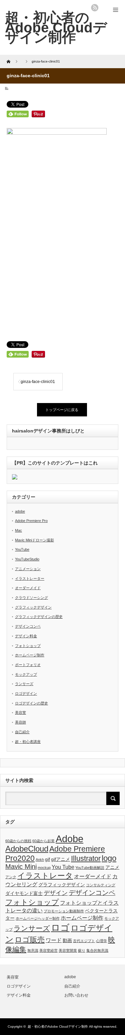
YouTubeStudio (27, 559)
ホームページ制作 (29, 655)
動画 (67, 940)
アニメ (112, 867)
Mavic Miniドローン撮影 (34, 540)
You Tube (63, 867)
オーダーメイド (28, 588)
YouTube (22, 549)
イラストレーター (29, 578)
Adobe (69, 838)
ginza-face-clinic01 (38, 381)
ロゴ (60, 928)
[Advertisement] (62, 262)
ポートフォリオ (28, 665)
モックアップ (26, 674)
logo (109, 858)
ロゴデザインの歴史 (31, 703)
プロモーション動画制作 (64, 911)
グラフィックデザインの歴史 (39, 617)
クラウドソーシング (31, 598)
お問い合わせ (76, 995)
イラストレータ (45, 875)
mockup (44, 868)
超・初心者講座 (28, 742)
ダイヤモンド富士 (24, 893)
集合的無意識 (97, 950)
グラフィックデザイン (33, 607)
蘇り (81, 950)
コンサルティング (100, 885)
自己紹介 (22, 732)
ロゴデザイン (26, 693)
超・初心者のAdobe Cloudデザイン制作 (56, 27)
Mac (18, 530)
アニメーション (28, 569)
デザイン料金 (26, 636)
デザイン (56, 893)
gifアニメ (60, 859)
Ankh (40, 860)
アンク (10, 877)
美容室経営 (48, 950)
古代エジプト (84, 941)
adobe (20, 511)
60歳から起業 (43, 841)
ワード (54, 940)
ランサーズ (24, 684)
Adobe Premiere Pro (31, 521)
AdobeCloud (26, 849)
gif (47, 859)
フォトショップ (28, 646)
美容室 (20, 712)
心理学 (101, 941)
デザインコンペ (28, 626)
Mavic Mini (21, 866)
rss (94, 7)
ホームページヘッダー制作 (38, 918)
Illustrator (86, 858)
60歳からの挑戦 (18, 841)
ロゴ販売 (30, 939)
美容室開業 (68, 950)
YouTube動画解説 (89, 868)
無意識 (32, 950)
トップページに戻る (61, 410)
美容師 (20, 722)
